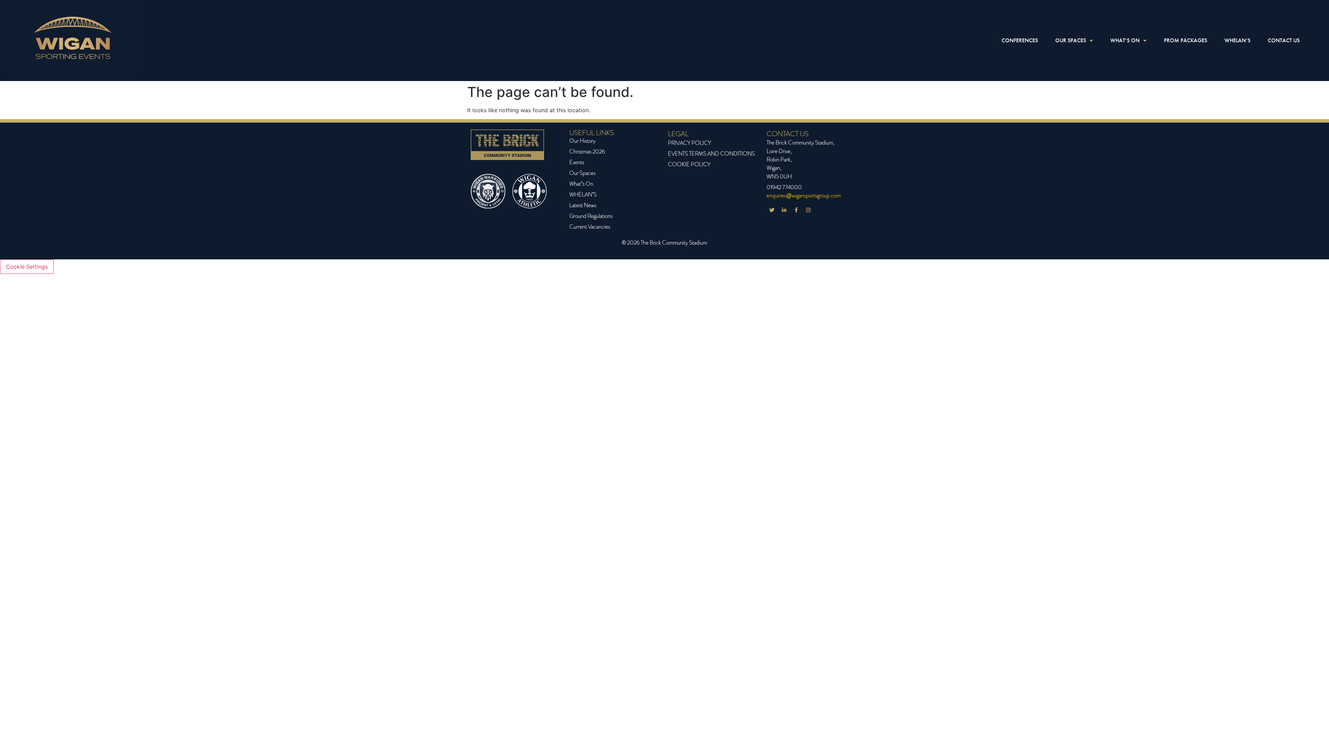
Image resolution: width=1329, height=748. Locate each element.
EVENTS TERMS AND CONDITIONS (711, 154)
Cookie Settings (27, 266)
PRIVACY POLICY (689, 143)
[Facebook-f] (796, 210)
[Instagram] (808, 210)
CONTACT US (1284, 40)
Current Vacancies (589, 227)
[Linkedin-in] (784, 210)
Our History (582, 141)
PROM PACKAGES (1185, 40)
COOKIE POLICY (689, 164)
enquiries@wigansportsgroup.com (804, 195)
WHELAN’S (1237, 40)
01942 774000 (784, 187)
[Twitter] (772, 210)
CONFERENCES (1020, 40)
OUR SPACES (1070, 40)
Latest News (582, 205)
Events (576, 162)
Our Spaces (582, 173)
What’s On (581, 184)
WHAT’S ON (1125, 40)
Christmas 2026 (587, 151)
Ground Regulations (591, 216)
